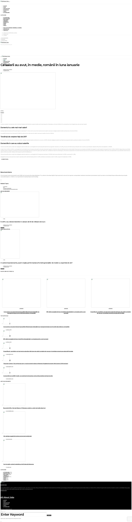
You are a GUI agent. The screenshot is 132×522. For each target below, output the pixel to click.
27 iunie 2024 (8, 467)
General (5, 20)
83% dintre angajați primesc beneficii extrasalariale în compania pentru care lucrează (66, 312)
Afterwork (6, 12)
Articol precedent (5, 191)
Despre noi (6, 29)
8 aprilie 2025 (8, 329)
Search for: (3, 511)
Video (4, 11)
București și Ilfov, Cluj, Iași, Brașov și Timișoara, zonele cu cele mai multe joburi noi (24, 408)
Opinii (4, 23)
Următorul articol (5, 229)
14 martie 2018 (6, 70)
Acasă (5, 5)
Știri (4, 7)
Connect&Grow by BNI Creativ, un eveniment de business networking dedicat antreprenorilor (28, 376)
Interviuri (6, 9)
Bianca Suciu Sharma (7, 69)
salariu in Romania (7, 188)
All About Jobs (7, 497)
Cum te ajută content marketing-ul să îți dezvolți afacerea (18, 464)
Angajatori (6, 8)
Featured (5, 19)
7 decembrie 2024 (9, 354)
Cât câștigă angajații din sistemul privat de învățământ (17, 436)
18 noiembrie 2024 (9, 366)
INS (4, 187)
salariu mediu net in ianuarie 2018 (10, 189)
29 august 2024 (9, 439)
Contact (5, 30)
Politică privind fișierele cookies (12, 27)
